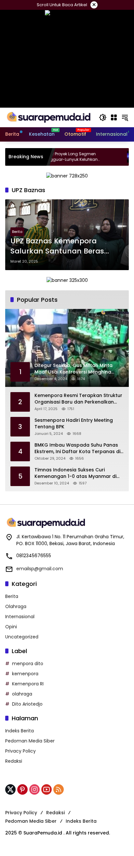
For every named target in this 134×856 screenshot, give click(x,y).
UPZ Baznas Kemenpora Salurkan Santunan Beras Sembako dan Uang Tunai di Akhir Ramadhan (62, 246)
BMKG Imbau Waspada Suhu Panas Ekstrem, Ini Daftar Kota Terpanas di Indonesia (77, 448)
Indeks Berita (19, 730)
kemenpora (25, 673)
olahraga (22, 694)
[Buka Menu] (114, 117)
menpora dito (27, 663)
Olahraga (15, 606)
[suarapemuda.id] (48, 117)
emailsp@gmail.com (39, 568)
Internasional (19, 616)
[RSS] (58, 789)
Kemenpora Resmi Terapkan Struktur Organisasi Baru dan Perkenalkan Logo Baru (78, 398)
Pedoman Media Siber (30, 741)
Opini (11, 626)
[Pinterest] (22, 789)
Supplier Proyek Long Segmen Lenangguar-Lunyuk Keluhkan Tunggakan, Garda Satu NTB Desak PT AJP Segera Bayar (62, 156)
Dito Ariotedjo (27, 704)
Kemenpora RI (28, 683)
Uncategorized (21, 637)
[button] (103, 117)
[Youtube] (46, 789)
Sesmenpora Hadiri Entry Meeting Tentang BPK (73, 423)
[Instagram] (34, 789)
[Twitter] (10, 789)
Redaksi (13, 761)
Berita (17, 231)
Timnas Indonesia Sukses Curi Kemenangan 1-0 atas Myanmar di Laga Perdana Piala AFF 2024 (75, 473)
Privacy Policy (20, 751)
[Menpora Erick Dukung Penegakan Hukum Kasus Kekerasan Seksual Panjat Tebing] (120, 157)
